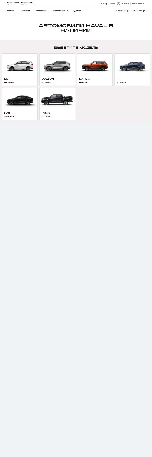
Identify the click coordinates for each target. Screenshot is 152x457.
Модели (10, 10)
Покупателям (25, 10)
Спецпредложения (59, 10)
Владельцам (41, 10)
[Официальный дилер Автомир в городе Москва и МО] (131, 3)
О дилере (77, 10)
